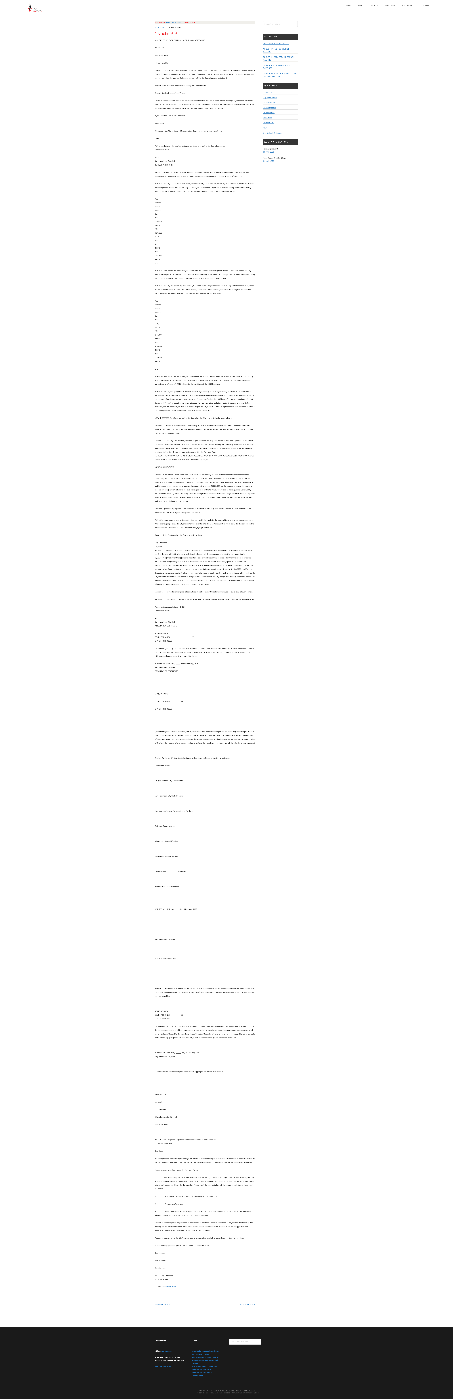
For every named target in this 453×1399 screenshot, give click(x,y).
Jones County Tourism (201, 1369)
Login (238, 1391)
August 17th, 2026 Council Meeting (276, 50)
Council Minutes (269, 102)
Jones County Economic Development (202, 1374)
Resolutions (160, 27)
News (265, 128)
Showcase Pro (216, 1393)
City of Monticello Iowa (34, 8)
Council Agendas (269, 107)
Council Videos (269, 112)
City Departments (270, 97)
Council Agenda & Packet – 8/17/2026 (276, 67)
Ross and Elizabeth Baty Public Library (205, 1362)
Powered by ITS (249, 1391)
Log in (257, 1393)
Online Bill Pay (268, 122)
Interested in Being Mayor (276, 43)
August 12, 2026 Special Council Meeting (279, 59)
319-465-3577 (166, 1351)
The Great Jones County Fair (204, 1366)
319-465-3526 (268, 152)
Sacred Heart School (201, 1354)
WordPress (248, 1393)
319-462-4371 (268, 161)
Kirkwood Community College (205, 1357)
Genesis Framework (233, 1393)
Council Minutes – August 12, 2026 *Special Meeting (280, 75)
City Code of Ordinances (272, 133)
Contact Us (267, 92)
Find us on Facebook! (164, 1366)
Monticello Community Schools (205, 1351)
